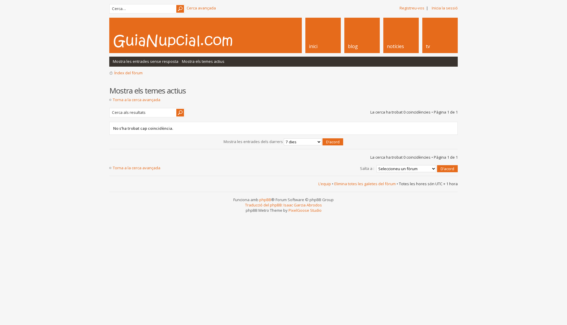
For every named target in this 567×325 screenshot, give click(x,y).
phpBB (265, 199)
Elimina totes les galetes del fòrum (365, 183)
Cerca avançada (201, 8)
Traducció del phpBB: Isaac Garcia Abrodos (283, 205)
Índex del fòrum (128, 72)
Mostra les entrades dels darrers (254, 141)
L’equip (324, 183)
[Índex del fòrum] (179, 41)
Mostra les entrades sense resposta (145, 61)
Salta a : (367, 168)
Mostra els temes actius (203, 61)
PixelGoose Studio (305, 210)
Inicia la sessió (445, 8)
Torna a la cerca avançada (136, 99)
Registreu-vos (412, 8)
